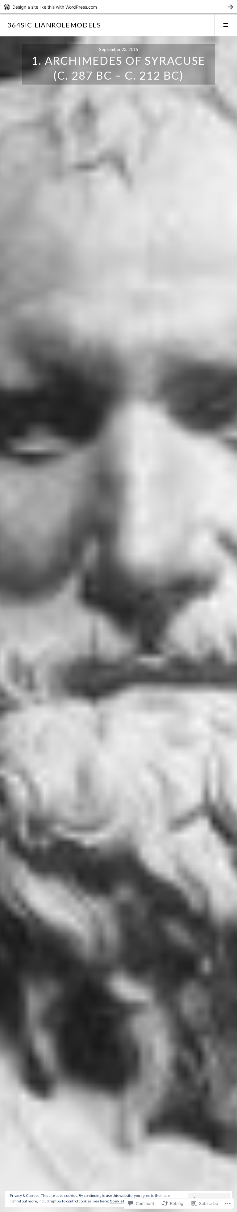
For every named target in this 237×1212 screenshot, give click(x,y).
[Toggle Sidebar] (225, 25)
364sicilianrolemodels (54, 25)
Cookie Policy (122, 1201)
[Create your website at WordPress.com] (118, 7)
